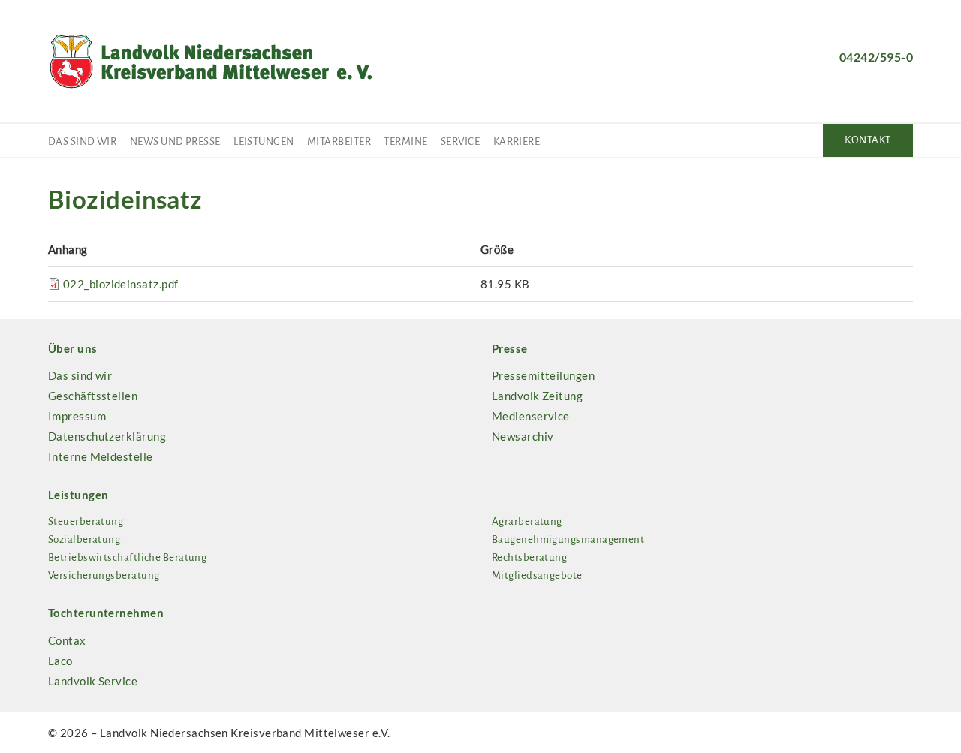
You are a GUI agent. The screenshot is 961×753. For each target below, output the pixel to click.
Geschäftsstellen (92, 395)
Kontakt (867, 140)
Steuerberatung (85, 521)
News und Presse (175, 141)
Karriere (517, 141)
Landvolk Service (92, 681)
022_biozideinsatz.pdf (120, 284)
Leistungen (263, 141)
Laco (60, 660)
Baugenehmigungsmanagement (568, 539)
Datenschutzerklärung (107, 436)
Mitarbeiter (339, 141)
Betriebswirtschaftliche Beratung (127, 557)
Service (460, 141)
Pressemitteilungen (543, 375)
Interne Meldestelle (100, 456)
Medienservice (531, 416)
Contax (67, 640)
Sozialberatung (84, 539)
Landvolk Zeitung (537, 395)
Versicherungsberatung (103, 575)
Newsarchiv (523, 436)
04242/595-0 (876, 57)
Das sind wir (82, 141)
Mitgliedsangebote (537, 575)
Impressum (77, 416)
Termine (405, 141)
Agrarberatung (527, 521)
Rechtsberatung (529, 557)
